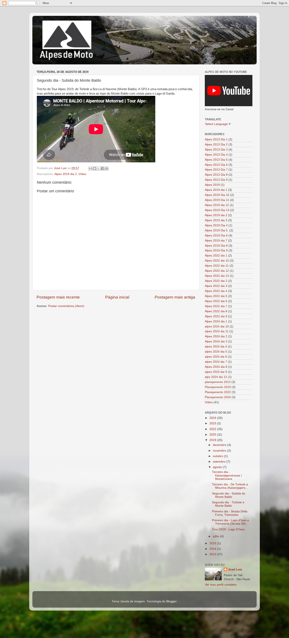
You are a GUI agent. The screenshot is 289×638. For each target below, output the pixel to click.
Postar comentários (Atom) (66, 306)
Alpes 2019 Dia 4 (216, 225)
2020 (213, 434)
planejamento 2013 (218, 382)
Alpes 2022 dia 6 (216, 301)
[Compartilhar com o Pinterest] (107, 168)
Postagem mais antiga (175, 297)
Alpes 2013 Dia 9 (216, 179)
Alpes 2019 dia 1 (216, 189)
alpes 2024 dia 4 (216, 346)
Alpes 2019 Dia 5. (216, 230)
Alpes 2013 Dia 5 (216, 159)
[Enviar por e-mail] (90, 168)
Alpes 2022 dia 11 (217, 265)
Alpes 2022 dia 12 (217, 270)
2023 (213, 423)
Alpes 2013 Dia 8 (216, 174)
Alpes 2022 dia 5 (216, 296)
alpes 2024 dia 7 (216, 361)
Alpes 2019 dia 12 (217, 205)
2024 (213, 417)
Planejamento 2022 (218, 392)
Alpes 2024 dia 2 (216, 336)
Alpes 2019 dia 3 (216, 220)
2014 (213, 548)
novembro (220, 450)
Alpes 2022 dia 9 (216, 316)
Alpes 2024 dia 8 (216, 366)
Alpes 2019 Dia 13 (217, 210)
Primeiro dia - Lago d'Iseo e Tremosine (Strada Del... (230, 522)
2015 (213, 543)
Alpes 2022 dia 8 (216, 311)
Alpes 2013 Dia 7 (216, 169)
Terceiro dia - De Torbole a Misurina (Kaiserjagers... (230, 486)
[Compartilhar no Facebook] (102, 168)
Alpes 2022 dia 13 (217, 275)
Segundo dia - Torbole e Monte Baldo (228, 504)
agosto (218, 467)
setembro (219, 461)
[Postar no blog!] (94, 168)
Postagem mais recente (58, 297)
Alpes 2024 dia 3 (216, 341)
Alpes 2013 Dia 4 (216, 154)
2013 (213, 554)
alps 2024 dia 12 (216, 377)
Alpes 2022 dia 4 (216, 291)
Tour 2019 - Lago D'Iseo (228, 529)
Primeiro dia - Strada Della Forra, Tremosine (229, 513)
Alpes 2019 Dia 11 (217, 200)
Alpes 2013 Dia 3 (216, 149)
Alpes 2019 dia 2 (65, 174)
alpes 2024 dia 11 (216, 331)
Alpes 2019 (212, 184)
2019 (213, 440)
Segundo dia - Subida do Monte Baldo (228, 495)
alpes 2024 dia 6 (216, 356)
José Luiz (235, 569)
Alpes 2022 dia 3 (216, 286)
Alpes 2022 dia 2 (216, 280)
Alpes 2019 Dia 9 (216, 250)
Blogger (171, 601)
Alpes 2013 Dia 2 (216, 144)
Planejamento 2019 (218, 387)
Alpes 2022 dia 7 (216, 306)
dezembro (220, 445)
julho (216, 536)
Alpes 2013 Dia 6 (216, 164)
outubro (218, 456)
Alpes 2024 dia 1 (216, 321)
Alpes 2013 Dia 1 (216, 139)
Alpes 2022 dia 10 (217, 260)
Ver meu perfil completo (221, 584)
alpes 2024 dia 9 (216, 371)
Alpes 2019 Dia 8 (216, 245)
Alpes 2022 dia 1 (216, 255)
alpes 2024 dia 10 (217, 326)
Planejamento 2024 (218, 397)
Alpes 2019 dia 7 (216, 240)
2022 (213, 429)
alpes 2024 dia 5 (216, 351)
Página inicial (117, 297)
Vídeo (82, 174)
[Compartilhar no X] (98, 168)
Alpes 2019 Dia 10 (217, 195)
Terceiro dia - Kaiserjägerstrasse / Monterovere (227, 475)
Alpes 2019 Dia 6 (216, 235)
